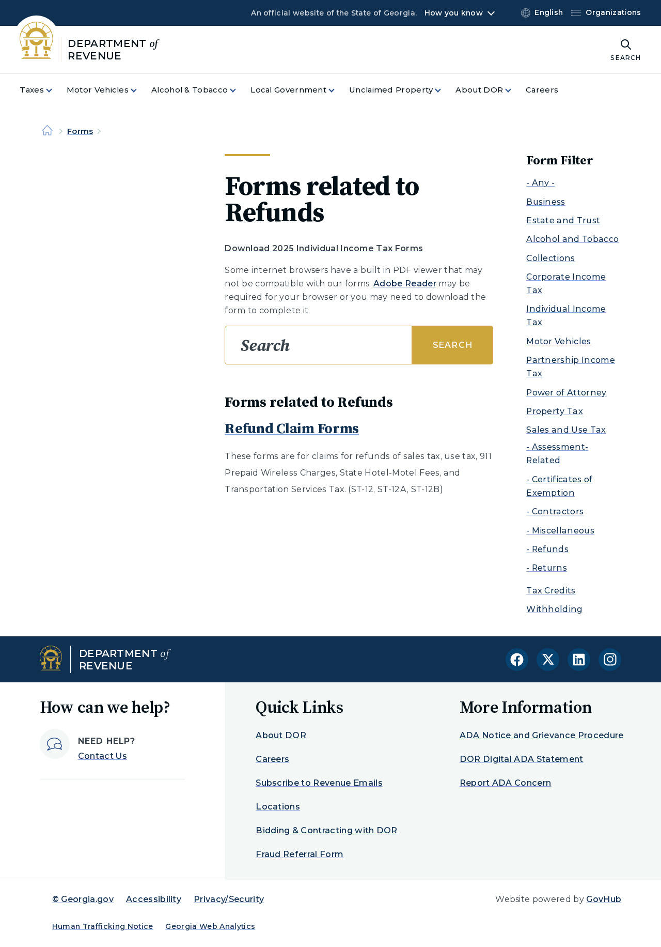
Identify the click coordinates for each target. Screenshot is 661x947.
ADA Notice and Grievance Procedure (542, 735)
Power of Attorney (566, 393)
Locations (278, 807)
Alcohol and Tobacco (572, 239)
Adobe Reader (404, 283)
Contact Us (102, 756)
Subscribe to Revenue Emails (319, 783)
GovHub (603, 899)
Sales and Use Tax (566, 430)
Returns (549, 568)
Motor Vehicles (558, 341)
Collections (550, 258)
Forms (80, 131)
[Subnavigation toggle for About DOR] (514, 90)
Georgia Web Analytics (210, 926)
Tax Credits (551, 590)
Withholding (554, 609)
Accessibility (153, 899)
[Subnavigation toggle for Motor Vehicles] (140, 90)
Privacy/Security (229, 899)
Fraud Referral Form (299, 854)
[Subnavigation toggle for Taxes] (55, 90)
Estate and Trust (563, 220)
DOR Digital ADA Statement (522, 759)
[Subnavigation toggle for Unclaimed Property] (444, 90)
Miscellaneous (563, 531)
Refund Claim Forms (292, 428)
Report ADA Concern (506, 783)
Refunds (550, 549)
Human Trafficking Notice (102, 926)
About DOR (281, 735)
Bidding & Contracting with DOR (327, 830)
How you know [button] (453, 13)
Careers (272, 759)
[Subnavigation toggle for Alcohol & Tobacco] (239, 90)
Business (545, 202)
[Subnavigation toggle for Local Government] (337, 90)
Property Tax (554, 411)
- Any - (540, 183)
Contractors (558, 511)
